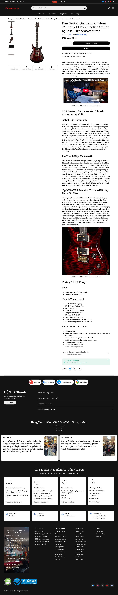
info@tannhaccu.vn (70, 516)
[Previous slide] (57, 430)
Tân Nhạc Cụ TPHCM (99, 516)
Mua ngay (86, 48)
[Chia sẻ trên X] (75, 369)
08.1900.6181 (40, 516)
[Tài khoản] (109, 8)
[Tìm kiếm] (85, 8)
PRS (70, 34)
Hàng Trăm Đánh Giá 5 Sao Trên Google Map (59, 422)
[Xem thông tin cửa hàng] (107, 353)
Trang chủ (11, 19)
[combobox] (59, 8)
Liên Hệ (12, 1)
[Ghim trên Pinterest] (80, 369)
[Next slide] (61, 430)
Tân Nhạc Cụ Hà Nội (99, 518)
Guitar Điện (12, 591)
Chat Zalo (64, 495)
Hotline (6, 1)
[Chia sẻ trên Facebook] (70, 369)
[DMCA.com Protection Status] (8, 582)
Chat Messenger (66, 498)
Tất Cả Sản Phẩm (21, 19)
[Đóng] (108, 360)
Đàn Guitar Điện (81, 34)
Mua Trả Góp (20, 1)
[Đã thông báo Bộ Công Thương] (25, 582)
